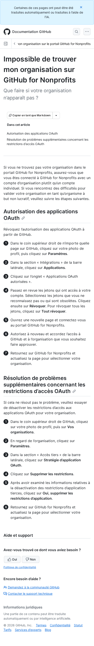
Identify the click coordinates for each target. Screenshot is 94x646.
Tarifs (7, 630)
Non (33, 559)
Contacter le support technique (30, 593)
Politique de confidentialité (19, 567)
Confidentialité (60, 625)
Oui (14, 559)
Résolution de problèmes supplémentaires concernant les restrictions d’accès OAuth (44, 384)
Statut (78, 625)
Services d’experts (28, 630)
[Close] (81, 7)
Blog (48, 630)
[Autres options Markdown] (56, 115)
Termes (41, 625)
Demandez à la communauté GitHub (33, 587)
